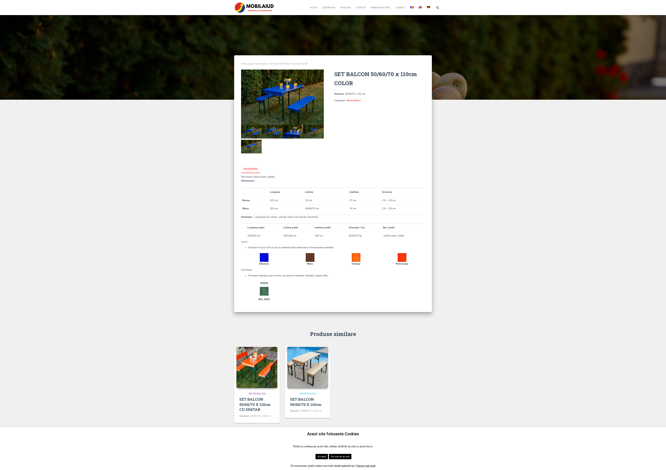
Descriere (251, 168)
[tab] (253, 169)
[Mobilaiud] (255, 7)
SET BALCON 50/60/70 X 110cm (305, 402)
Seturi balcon (261, 64)
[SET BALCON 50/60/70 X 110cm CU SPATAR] (256, 367)
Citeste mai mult (365, 465)
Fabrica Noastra (380, 7)
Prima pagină (247, 64)
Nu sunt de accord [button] (340, 456)
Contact (400, 7)
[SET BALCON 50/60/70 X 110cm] (307, 367)
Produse (345, 7)
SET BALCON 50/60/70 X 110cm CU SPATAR (255, 404)
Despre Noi (328, 7)
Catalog (361, 7)
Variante (339, 93)
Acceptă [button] (322, 456)
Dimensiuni (247, 180)
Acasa (313, 7)
